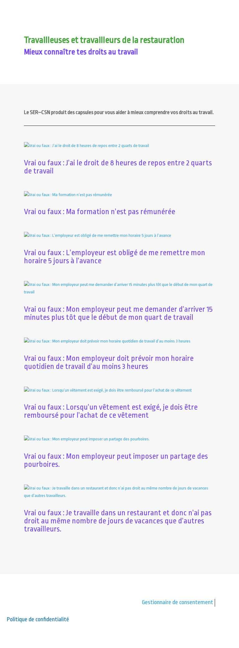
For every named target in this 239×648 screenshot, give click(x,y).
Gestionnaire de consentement (177, 602)
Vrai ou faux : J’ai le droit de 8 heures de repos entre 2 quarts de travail (118, 167)
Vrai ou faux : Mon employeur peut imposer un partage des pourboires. (116, 460)
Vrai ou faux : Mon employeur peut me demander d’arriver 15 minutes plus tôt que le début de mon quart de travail (118, 313)
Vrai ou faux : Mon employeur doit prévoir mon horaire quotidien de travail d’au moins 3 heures (109, 362)
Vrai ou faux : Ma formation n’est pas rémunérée (99, 211)
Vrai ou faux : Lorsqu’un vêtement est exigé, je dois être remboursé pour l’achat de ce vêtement (111, 411)
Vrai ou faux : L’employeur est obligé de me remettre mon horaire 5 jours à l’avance (114, 256)
